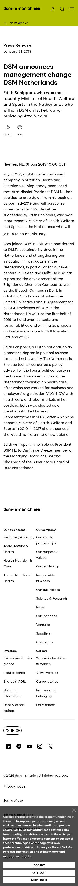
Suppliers (43, 633)
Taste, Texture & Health (16, 549)
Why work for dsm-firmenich (50, 661)
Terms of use (13, 800)
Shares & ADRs (15, 681)
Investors (10, 651)
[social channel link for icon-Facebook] (19, 746)
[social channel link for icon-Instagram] (40, 746)
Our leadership (47, 566)
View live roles (47, 673)
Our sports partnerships (46, 540)
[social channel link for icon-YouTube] (29, 746)
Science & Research (51, 598)
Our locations (46, 616)
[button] (62, 9)
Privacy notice (14, 786)
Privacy (42, 847)
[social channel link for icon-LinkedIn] (8, 746)
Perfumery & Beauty (19, 537)
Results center (14, 673)
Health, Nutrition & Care (18, 563)
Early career (45, 705)
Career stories (47, 681)
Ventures (43, 624)
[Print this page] (19, 127)
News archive (19, 23)
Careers (41, 651)
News (40, 607)
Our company (46, 530)
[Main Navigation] (72, 9)
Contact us (44, 642)
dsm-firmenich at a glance (18, 661)
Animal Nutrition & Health (18, 578)
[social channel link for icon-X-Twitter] (50, 746)
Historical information (12, 693)
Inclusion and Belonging (46, 693)
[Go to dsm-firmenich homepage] (21, 8)
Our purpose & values (47, 555)
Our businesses (14, 530)
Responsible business (45, 578)
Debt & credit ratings (14, 708)
